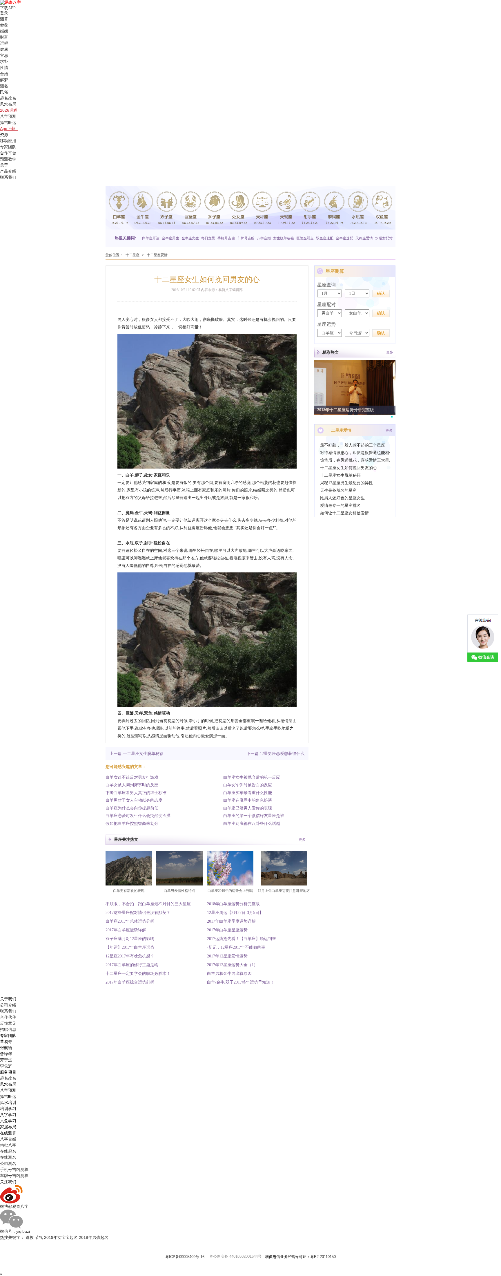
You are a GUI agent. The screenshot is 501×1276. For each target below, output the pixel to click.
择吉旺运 (8, 122)
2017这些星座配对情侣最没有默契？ (138, 912)
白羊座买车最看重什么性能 (247, 793)
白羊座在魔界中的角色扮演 (247, 800)
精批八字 (8, 1145)
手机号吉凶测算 (14, 1169)
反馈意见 (8, 1023)
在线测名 (8, 1157)
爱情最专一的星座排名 (340, 505)
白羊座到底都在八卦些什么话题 (251, 823)
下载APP (9, 8)
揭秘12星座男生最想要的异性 (346, 483)
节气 (39, 1237)
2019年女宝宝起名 (61, 1237)
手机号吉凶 (226, 238)
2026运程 (8, 110)
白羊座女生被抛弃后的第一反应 (251, 777)
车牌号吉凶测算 (14, 1175)
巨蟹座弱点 (305, 238)
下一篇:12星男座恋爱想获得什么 (275, 753)
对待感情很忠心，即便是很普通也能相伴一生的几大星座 (355, 453)
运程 (4, 43)
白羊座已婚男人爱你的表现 (247, 808)
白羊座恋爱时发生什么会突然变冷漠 (138, 816)
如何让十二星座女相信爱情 (344, 513)
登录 (4, 13)
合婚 (4, 73)
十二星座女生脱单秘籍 (340, 475)
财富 (4, 37)
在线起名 (8, 1151)
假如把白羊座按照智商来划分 (132, 823)
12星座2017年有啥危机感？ (130, 956)
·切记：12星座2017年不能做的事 (236, 947)
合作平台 (8, 153)
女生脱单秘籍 (283, 238)
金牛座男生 (170, 238)
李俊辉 (6, 1066)
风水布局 (8, 104)
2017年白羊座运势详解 (126, 930)
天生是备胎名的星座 (338, 490)
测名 (4, 86)
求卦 (4, 61)
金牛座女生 (190, 238)
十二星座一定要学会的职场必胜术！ (138, 973)
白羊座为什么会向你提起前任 (132, 808)
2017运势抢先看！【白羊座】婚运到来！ (243, 939)
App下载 (9, 128)
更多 (302, 840)
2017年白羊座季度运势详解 (231, 921)
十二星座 (132, 255)
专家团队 (8, 146)
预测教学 (8, 159)
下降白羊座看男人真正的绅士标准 (136, 793)
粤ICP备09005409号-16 (184, 1257)
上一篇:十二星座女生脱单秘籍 (137, 753)
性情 (4, 67)
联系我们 (8, 177)
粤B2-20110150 (323, 1257)
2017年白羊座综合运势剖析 (130, 982)
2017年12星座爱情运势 (227, 956)
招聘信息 (8, 1029)
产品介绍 (8, 171)
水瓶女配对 (384, 238)
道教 (30, 1237)
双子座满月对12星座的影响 (130, 939)
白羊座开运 (150, 238)
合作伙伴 (8, 1017)
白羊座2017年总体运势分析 (130, 921)
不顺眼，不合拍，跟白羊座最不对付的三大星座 (148, 904)
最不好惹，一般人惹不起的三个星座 (352, 445)
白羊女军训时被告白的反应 (247, 785)
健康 (4, 49)
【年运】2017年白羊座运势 (130, 947)
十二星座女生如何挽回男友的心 (348, 468)
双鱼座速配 (324, 238)
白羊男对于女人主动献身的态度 (134, 800)
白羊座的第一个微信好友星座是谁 (253, 816)
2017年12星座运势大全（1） (232, 965)
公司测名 (8, 1163)
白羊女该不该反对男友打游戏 (132, 777)
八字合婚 (264, 238)
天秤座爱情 (364, 238)
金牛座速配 (344, 238)
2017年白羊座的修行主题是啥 (132, 965)
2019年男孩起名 (93, 1237)
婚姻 (4, 31)
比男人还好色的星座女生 (342, 498)
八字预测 (8, 116)
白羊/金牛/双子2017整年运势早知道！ (240, 982)
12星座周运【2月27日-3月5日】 (235, 912)
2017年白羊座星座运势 (227, 930)
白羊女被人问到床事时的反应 (132, 785)
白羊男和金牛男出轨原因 (229, 973)
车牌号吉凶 (246, 238)
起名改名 (8, 98)
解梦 (4, 79)
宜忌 (4, 55)
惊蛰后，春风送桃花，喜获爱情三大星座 (355, 460)
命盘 (4, 25)
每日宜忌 (208, 238)
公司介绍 (8, 1005)
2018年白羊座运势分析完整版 (233, 904)
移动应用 (8, 140)
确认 (381, 293)
